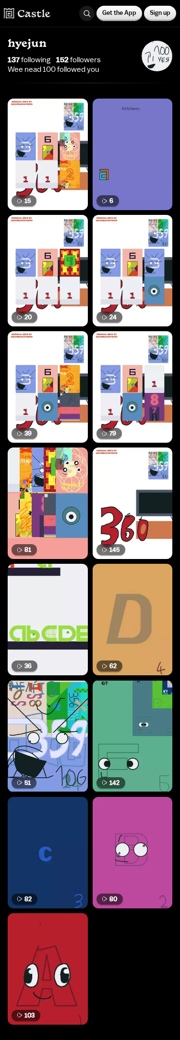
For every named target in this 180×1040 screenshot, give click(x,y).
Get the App (119, 13)
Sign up (160, 13)
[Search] (87, 13)
